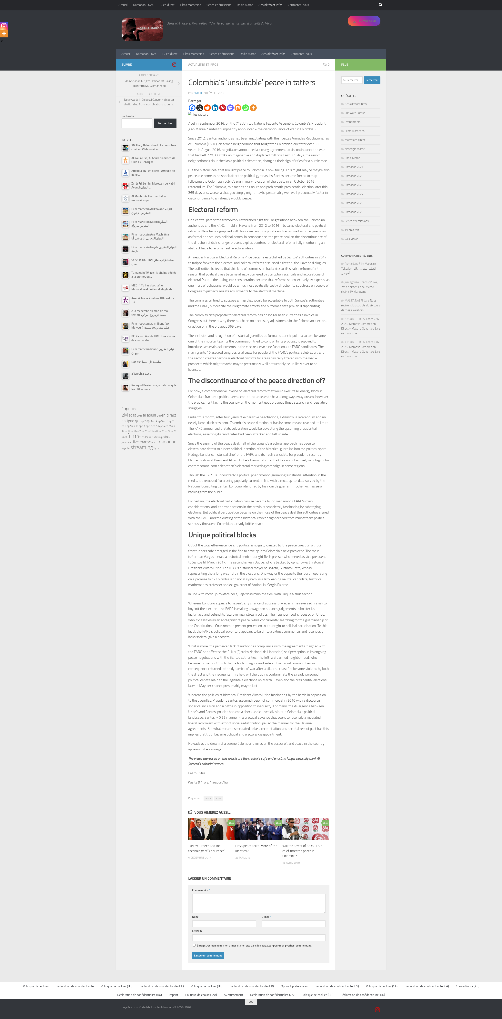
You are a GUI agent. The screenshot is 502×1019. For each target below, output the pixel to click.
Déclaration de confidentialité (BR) (362, 995)
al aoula (149, 415)
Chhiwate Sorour (355, 113)
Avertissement (233, 995)
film (131, 435)
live (136, 442)
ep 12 (149, 426)
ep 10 (135, 426)
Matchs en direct (355, 140)
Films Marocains (190, 5)
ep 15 (169, 426)
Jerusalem (127, 442)
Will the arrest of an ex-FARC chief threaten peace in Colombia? (302, 851)
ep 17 (127, 431)
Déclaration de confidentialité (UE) (161, 986)
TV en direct (167, 5)
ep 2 (143, 421)
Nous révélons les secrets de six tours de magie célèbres (360, 305)
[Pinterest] (222, 107)
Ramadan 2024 (354, 194)
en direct (168, 415)
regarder (126, 448)
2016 (139, 415)
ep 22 (155, 431)
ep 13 (156, 426)
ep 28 (173, 431)
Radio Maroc (245, 5)
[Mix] (238, 107)
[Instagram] (4, 26)
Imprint (173, 995)
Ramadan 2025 (354, 203)
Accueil (123, 5)
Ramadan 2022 (354, 176)
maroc (145, 442)
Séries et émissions (218, 5)
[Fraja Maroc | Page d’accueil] (142, 29)
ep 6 (165, 421)
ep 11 (142, 426)
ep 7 (171, 421)
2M (125, 415)
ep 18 (133, 431)
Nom (196, 916)
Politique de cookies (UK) (206, 986)
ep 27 (167, 431)
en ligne (128, 420)
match (154, 442)
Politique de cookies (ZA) (201, 995)
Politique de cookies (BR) (317, 995)
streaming (141, 447)
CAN (159, 416)
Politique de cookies (35, 986)
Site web (197, 930)
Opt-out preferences (294, 986)
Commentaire (201, 890)
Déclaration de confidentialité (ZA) (272, 995)
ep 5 (160, 421)
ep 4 (154, 421)
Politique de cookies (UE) (116, 986)
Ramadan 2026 (143, 5)
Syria (156, 448)
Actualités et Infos (270, 5)
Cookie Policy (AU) (467, 986)
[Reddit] (207, 107)
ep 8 (124, 426)
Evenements (352, 122)
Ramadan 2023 (354, 185)
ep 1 (137, 421)
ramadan (167, 442)
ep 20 (144, 431)
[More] (253, 107)
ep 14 (162, 426)
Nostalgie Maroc (355, 149)
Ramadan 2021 (354, 167)
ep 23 (161, 431)
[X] (199, 107)
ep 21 (150, 431)
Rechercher (129, 116)
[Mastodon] (230, 107)
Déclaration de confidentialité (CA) (427, 986)
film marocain (145, 436)
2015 (132, 415)
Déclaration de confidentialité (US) (337, 986)
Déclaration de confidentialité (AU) (139, 995)
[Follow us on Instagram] (174, 64)
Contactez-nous (298, 5)
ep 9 (129, 426)
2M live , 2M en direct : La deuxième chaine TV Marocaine (359, 286)
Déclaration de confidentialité (74, 986)
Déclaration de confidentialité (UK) (251, 986)
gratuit (165, 436)
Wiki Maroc (351, 239)
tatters (218, 798)
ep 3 (149, 421)
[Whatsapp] (245, 107)
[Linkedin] (215, 107)
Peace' (208, 798)
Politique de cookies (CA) (381, 986)
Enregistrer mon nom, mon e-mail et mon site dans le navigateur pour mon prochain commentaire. (254, 945)
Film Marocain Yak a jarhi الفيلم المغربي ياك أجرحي (358, 268)
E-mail (266, 916)
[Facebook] (192, 107)
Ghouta (157, 437)
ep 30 (124, 437)
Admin (198, 93)
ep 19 (138, 431)
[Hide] (1, 41)
